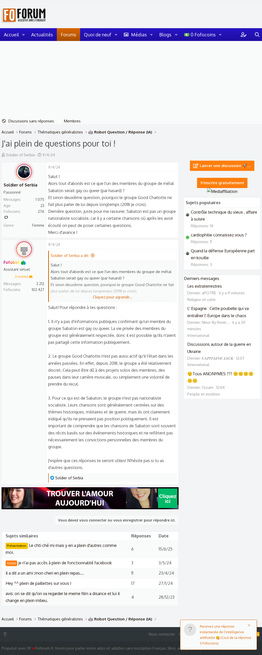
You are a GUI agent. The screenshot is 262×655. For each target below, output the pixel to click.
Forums (68, 34)
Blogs (165, 34)
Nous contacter (162, 634)
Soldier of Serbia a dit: (70, 255)
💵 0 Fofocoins (200, 34)
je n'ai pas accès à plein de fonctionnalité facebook (59, 562)
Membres (72, 121)
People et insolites (203, 394)
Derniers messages (201, 278)
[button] (23, 34)
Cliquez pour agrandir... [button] (112, 297)
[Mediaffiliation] (222, 191)
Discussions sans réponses (31, 121)
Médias (139, 34)
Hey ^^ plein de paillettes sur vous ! (38, 583)
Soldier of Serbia (20, 154)
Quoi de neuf (97, 34)
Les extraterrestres (204, 286)
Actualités (42, 34)
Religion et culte (201, 299)
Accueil (11, 34)
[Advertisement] (131, 79)
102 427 (38, 289)
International (198, 335)
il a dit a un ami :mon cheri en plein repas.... (45, 573)
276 (41, 211)
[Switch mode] (6, 634)
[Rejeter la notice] (250, 625)
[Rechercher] (257, 34)
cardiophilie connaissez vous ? (219, 234)
